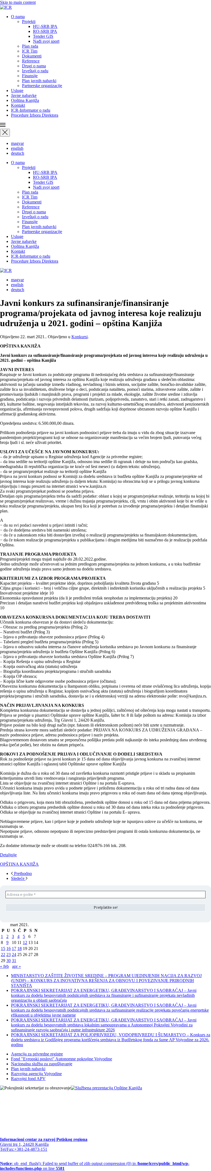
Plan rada (30, 46)
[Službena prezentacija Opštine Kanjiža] (106, 1088)
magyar (17, 143)
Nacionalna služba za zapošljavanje (41, 1063)
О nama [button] (18, 16)
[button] (105, 125)
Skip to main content (18, 2)
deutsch (17, 153)
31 (14, 960)
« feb (4, 966)
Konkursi (79, 336)
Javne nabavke (24, 95)
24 (14, 954)
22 (3, 954)
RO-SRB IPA (45, 31)
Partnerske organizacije (42, 85)
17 (14, 948)
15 (3, 948)
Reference (31, 61)
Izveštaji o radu (35, 70)
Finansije (30, 75)
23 (8, 954)
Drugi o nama (34, 66)
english (17, 148)
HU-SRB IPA (45, 26)
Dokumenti (31, 56)
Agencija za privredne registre (37, 1054)
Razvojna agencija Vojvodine (36, 1073)
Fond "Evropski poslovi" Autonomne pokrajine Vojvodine (61, 1059)
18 (19, 948)
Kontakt (18, 105)
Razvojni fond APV (28, 1078)
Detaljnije (8, 855)
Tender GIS (43, 36)
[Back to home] (6, 7)
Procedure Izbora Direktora (34, 115)
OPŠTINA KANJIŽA (19, 864)
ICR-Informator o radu (30, 110)
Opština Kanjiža (25, 100)
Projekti (28, 21)
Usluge (17, 90)
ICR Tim (29, 51)
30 (8, 960)
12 (25, 942)
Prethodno (22, 873)
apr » (16, 966)
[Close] (5, 133)
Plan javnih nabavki (39, 80)
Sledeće (18, 878)
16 (8, 948)
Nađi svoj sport (46, 41)
